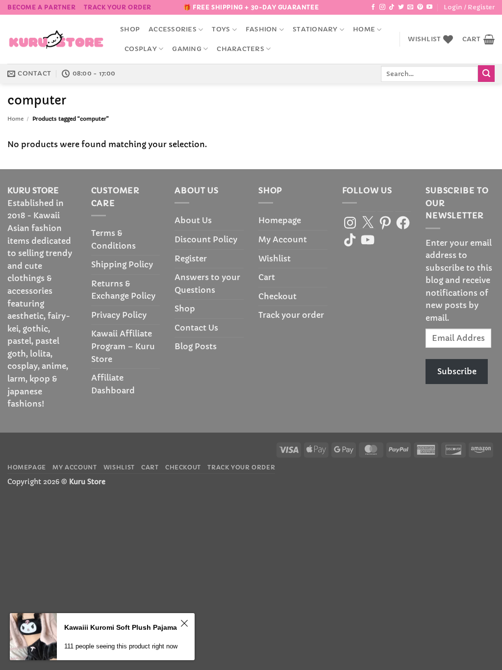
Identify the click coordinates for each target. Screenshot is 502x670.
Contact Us (196, 328)
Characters (240, 49)
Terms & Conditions (113, 239)
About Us (193, 220)
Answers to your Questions (207, 283)
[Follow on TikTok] (392, 7)
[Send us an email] (410, 7)
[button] (469, 7)
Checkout (277, 296)
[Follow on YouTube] (429, 7)
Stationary (315, 29)
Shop (130, 29)
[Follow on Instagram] (382, 7)
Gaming (186, 49)
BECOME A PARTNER (41, 7)
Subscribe (457, 371)
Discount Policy (206, 239)
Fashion (261, 29)
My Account (282, 239)
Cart (266, 277)
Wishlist (274, 258)
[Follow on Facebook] (373, 7)
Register (191, 258)
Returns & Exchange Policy (123, 290)
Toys (221, 29)
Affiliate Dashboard (113, 384)
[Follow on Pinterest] (420, 7)
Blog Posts (196, 346)
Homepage (279, 220)
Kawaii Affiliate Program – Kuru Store (123, 346)
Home (364, 29)
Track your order (117, 7)
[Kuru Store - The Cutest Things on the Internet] (56, 39)
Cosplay (141, 49)
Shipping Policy (122, 264)
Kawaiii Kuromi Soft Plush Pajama (120, 627)
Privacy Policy (119, 315)
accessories (173, 29)
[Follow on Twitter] (401, 7)
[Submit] (486, 73)
